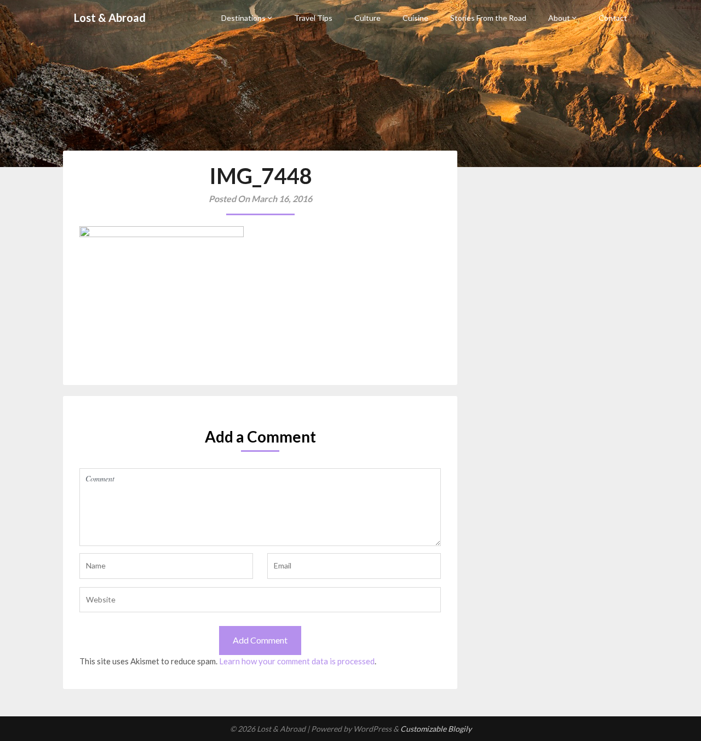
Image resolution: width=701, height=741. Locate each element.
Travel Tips (313, 17)
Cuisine (415, 17)
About (559, 17)
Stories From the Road (488, 17)
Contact (613, 17)
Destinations (243, 17)
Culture (367, 17)
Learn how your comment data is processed (297, 661)
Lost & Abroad (110, 17)
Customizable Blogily (436, 728)
